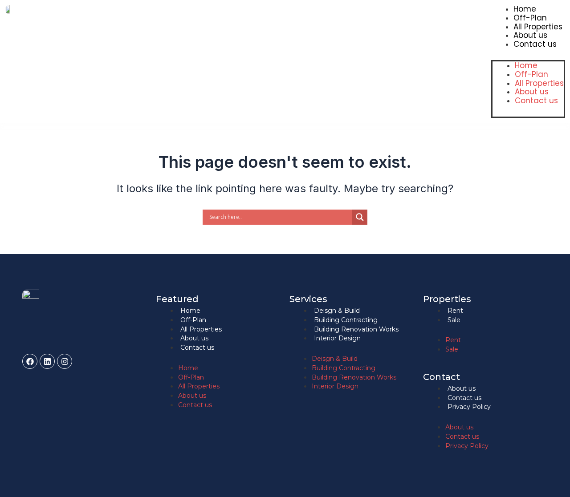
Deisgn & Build (337, 311)
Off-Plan (530, 17)
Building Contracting (346, 320)
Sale (454, 320)
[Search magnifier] (359, 217)
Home (524, 9)
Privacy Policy (469, 407)
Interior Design (337, 338)
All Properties (537, 26)
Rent (455, 311)
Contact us (535, 44)
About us (530, 35)
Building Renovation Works (356, 329)
